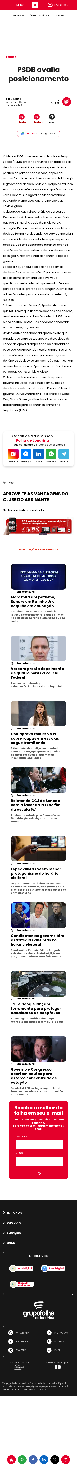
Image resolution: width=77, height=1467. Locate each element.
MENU (20, 5)
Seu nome (21, 1136)
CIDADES (59, 15)
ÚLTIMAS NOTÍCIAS (39, 15)
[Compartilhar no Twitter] (54, 1459)
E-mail (19, 1152)
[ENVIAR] (39, 1173)
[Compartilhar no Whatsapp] (22, 1459)
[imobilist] (11, 1459)
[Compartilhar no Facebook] (33, 1459)
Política (11, 56)
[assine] (65, 1459)
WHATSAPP (18, 15)
